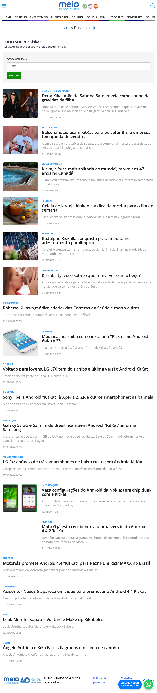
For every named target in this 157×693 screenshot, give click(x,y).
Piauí (103, 17)
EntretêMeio (39, 17)
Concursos (134, 17)
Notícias (21, 17)
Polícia (92, 17)
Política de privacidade (100, 680)
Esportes (117, 17)
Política (77, 17)
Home (7, 17)
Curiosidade (60, 17)
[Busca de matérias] (152, 7)
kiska (92, 27)
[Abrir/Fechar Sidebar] (4, 5)
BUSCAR (14, 75)
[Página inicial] (69, 6)
